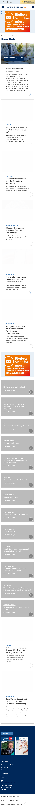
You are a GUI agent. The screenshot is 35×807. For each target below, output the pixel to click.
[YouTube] (5, 793)
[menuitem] (4, 2)
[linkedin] (2, 793)
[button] (32, 7)
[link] (14, 7)
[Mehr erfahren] (5, 727)
